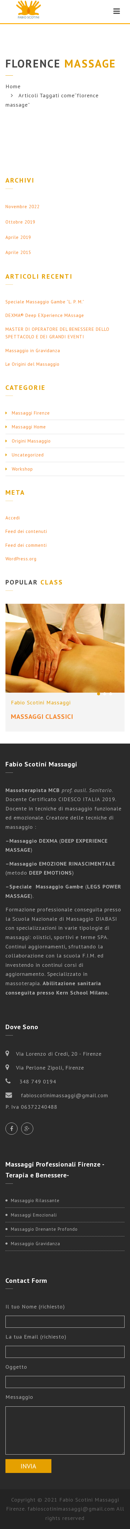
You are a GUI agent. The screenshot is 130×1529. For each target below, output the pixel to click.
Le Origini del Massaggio (32, 364)
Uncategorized (28, 455)
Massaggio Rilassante (35, 1200)
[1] (98, 693)
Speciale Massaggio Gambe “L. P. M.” (44, 302)
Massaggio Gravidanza (35, 1243)
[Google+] (27, 1129)
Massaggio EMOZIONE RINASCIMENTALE (62, 863)
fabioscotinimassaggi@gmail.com (71, 1508)
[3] (110, 693)
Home (13, 86)
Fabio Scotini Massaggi (41, 702)
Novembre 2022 (22, 206)
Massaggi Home (29, 427)
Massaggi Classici (42, 716)
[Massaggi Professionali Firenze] (28, 11)
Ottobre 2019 (20, 222)
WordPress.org (21, 559)
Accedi (12, 518)
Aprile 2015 (18, 252)
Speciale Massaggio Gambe (46, 886)
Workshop (22, 469)
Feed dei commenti (26, 545)
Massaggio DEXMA (34, 840)
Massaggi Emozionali (34, 1215)
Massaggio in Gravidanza (32, 350)
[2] (104, 693)
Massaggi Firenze (31, 413)
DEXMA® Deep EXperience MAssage (44, 315)
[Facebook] (11, 1129)
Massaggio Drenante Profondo (44, 1229)
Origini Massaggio (31, 441)
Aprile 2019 (18, 237)
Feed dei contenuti (26, 531)
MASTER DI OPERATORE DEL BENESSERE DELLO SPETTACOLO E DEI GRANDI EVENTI (57, 333)
